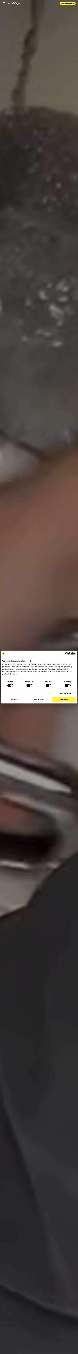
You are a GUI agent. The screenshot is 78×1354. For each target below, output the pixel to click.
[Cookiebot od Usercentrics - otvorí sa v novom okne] (67, 653)
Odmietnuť (14, 699)
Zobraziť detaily (66, 693)
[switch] (29, 685)
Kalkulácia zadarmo (67, 3)
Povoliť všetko (64, 699)
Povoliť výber (39, 699)
